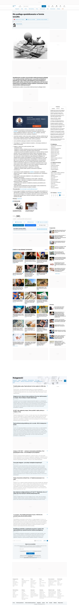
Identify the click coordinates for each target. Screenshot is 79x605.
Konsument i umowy (33, 582)
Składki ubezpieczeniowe (52, 593)
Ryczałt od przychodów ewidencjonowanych (54, 180)
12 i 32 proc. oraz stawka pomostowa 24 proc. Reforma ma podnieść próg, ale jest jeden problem (57, 121)
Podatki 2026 (52, 228)
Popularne (53, 108)
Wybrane (62, 108)
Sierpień (59, 192)
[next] (47, 540)
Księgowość (17, 8)
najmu (34, 132)
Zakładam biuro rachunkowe (52, 580)
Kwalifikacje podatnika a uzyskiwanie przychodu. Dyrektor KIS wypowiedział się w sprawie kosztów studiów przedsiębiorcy (58, 124)
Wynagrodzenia (24, 581)
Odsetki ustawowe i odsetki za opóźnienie (57, 172)
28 (59, 195)
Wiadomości (15, 380)
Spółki (40, 581)
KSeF (63, 8)
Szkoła (23, 592)
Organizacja (14, 591)
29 (61, 195)
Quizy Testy (53, 186)
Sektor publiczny (31, 8)
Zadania (14, 593)
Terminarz (54, 192)
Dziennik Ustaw (33, 591)
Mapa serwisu (60, 602)
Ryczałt (26, 11)
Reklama (55, 602)
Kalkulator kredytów (54, 155)
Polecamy (52, 304)
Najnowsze (58, 108)
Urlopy (23, 583)
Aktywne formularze (56, 162)
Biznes (26, 8)
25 (53, 195)
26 (55, 195)
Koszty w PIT (53, 178)
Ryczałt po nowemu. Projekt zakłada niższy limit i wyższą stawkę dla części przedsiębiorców (58, 140)
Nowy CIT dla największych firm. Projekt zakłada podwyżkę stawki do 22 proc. (57, 137)
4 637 (45, 540)
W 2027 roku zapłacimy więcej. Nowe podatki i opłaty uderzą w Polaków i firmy (57, 113)
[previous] (35, 540)
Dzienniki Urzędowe (33, 593)
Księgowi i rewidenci (16, 381)
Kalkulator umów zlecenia (55, 151)
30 (63, 195)
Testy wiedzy (23, 599)
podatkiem (32, 171)
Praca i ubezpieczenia (43, 582)
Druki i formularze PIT (54, 166)
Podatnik (29, 11)
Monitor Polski (33, 592)
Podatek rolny (53, 183)
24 (51, 195)
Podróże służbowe (51, 594)
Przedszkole (23, 591)
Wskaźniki (54, 171)
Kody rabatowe (59, 593)
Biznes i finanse (42, 580)
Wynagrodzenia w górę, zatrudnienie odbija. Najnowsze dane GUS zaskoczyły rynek (58, 134)
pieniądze (16, 131)
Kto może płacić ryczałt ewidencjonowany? (28, 189)
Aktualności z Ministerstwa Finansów (27, 381)
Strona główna (15, 11)
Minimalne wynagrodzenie (52, 592)
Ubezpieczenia (24, 582)
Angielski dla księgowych (38, 381)
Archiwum (58, 592)
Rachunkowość (24, 380)
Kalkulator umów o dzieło (55, 152)
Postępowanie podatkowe (55, 165)
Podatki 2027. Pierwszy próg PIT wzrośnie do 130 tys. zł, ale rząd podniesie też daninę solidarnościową (58, 132)
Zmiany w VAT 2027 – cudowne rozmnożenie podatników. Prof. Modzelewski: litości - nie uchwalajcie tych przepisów (57, 119)
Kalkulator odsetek (42, 594)
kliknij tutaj (35, 557)
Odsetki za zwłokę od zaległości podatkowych (56, 175)
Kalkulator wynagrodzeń (55, 149)
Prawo (37, 8)
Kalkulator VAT (53, 156)
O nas (14, 602)
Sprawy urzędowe (33, 583)
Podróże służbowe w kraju (52, 591)
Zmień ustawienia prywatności (30, 602)
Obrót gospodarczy (31, 380)
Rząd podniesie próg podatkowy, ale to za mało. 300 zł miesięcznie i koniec (57, 116)
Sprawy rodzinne (33, 580)
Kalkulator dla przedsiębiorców (56, 148)
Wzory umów (59, 594)
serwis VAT (19, 198)
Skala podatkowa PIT (54, 176)
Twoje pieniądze (42, 8)
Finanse (58, 582)
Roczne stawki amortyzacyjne (55, 182)
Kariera (43, 602)
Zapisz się (36, 126)
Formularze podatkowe (54, 169)
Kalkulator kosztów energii (55, 153)
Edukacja (58, 8)
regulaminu (30, 551)
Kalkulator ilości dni (54, 159)
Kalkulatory (54, 144)
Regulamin (39, 602)
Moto (48, 8)
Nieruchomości (52, 8)
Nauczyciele (23, 593)
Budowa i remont (59, 583)
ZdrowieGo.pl (59, 591)
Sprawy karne (33, 581)
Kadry (22, 8)
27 (57, 195)
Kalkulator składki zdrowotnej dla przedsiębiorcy (56, 146)
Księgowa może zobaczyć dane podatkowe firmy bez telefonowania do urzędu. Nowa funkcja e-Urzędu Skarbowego (58, 111)
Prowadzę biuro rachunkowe (52, 581)
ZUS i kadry (37, 380)
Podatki (23, 11)
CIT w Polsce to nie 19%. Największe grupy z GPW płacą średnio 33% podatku (58, 126)
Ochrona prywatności (20, 602)
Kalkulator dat (53, 160)
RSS (47, 602)
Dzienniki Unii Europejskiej (34, 594)
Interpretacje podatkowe (55, 187)
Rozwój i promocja (15, 594)
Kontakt (50, 602)
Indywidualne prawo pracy (25, 580)
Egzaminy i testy (24, 594)
